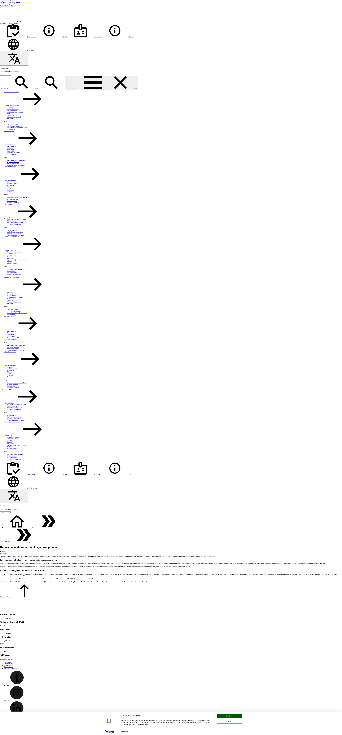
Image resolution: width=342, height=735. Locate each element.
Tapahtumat (10, 185)
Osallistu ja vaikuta (12, 253)
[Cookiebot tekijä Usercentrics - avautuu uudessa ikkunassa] (109, 731)
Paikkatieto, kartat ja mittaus (15, 112)
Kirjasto (9, 182)
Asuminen (10, 107)
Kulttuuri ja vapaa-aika (10, 166)
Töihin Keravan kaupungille (15, 222)
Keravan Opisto (11, 154)
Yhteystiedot (7, 662)
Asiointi (9, 257)
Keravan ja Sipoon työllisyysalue (16, 219)
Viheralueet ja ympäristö (14, 117)
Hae (36, 88)
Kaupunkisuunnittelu (13, 109)
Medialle (9, 261)
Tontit (8, 113)
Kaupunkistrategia (12, 272)
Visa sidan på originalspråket (8, 4)
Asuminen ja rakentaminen (11, 92)
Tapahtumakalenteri (12, 199)
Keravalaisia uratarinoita (14, 233)
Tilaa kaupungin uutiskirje (11, 668)
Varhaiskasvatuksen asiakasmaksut (17, 160)
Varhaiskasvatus (11, 146)
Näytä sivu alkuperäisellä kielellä (10, 2)
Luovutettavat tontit (12, 124)
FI (27, 50)
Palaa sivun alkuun (5, 597)
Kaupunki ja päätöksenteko (11, 236)
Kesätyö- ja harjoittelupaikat (15, 232)
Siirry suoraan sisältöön (6, 1)
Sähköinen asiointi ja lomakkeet (16, 165)
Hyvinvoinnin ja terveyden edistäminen (18, 260)
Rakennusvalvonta (12, 115)
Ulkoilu (9, 188)
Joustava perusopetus (13, 163)
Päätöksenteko (11, 255)
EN (32, 50)
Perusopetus (10, 149)
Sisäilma (2, 551)
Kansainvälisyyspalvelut (14, 224)
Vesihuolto (10, 118)
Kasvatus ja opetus (9, 131)
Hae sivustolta (4, 88)
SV (30, 50)
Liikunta (9, 187)
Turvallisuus (10, 258)
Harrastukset (10, 190)
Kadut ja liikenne (12, 110)
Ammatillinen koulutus (13, 152)
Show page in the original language (10, 5)
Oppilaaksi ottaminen (13, 162)
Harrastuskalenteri (12, 201)
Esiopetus (10, 148)
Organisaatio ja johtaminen (14, 252)
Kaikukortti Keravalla (13, 202)
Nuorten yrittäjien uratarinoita (15, 235)
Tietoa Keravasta (12, 263)
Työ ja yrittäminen (9, 204)
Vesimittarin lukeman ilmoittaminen (17, 127)
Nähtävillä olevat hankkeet (14, 126)
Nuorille (9, 191)
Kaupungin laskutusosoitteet (15, 269)
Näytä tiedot (125, 731)
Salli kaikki (229, 716)
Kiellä (229, 721)
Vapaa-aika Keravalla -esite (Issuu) (17, 197)
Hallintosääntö (11, 271)
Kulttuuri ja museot (12, 183)
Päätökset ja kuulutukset (14, 274)
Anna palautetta (8, 663)
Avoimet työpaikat (12, 230)
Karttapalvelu (11, 129)
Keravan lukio (11, 151)
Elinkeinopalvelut (12, 221)
